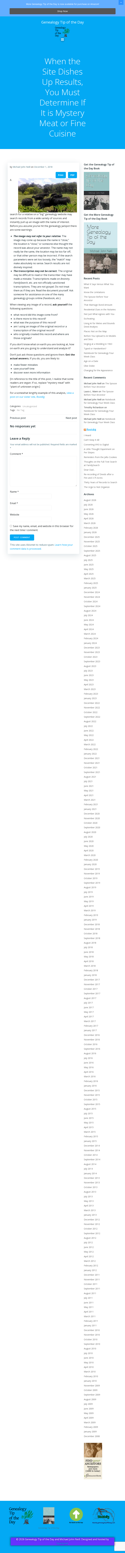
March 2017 (90, 1021)
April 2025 (89, 573)
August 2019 (90, 887)
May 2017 (89, 1011)
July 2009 (88, 1403)
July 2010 (88, 1353)
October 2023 (90, 656)
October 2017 (90, 988)
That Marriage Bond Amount (98, 304)
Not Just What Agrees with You (99, 314)
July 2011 (88, 1297)
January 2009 (90, 1431)
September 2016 (92, 1048)
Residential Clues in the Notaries (100, 309)
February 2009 (91, 1427)
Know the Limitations (94, 292)
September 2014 (92, 1159)
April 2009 (89, 1417)
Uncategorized (30, 406)
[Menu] (62, 39)
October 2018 (90, 933)
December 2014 (92, 1145)
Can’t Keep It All (91, 439)
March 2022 (90, 744)
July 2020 (88, 836)
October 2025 (90, 546)
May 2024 (89, 624)
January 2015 (90, 1141)
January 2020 (90, 864)
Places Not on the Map (95, 331)
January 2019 (90, 919)
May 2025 (89, 569)
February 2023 (91, 693)
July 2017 (88, 1002)
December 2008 (92, 1436)
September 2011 (92, 1288)
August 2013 (90, 1191)
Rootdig (91, 429)
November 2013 (92, 1182)
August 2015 (90, 1108)
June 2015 (89, 1118)
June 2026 (89, 509)
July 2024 (88, 615)
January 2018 (90, 975)
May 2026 (89, 513)
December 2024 (92, 592)
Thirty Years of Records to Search (100, 482)
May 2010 (89, 1362)
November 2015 (92, 1095)
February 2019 (91, 915)
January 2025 (90, 587)
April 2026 (89, 518)
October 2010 (90, 1339)
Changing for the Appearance (98, 370)
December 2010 (92, 1330)
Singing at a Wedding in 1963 (98, 343)
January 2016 (90, 1085)
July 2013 (88, 1196)
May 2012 (89, 1251)
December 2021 (92, 758)
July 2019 (88, 892)
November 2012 (92, 1224)
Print (60, 175)
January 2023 (90, 698)
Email (14, 503)
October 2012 (90, 1228)
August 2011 (90, 1293)
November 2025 (92, 541)
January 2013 (90, 1214)
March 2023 (90, 689)
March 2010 (90, 1371)
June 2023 (89, 675)
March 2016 (90, 1076)
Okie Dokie (89, 365)
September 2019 (92, 882)
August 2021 (90, 776)
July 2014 (88, 1168)
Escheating (89, 318)
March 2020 (90, 855)
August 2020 (90, 832)
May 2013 (89, 1201)
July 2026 (88, 504)
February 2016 (91, 1081)
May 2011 (89, 1307)
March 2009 (90, 1422)
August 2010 (90, 1348)
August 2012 (90, 1237)
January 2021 (90, 809)
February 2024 (91, 638)
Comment (16, 454)
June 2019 (89, 896)
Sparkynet (62, 1543)
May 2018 (89, 956)
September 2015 (92, 1104)
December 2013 (92, 1178)
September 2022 (92, 716)
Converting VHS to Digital (96, 444)
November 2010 (92, 1334)
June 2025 (89, 564)
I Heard (87, 435)
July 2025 (88, 560)
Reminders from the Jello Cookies (100, 457)
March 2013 (90, 1210)
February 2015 (91, 1136)
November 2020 (92, 818)
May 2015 (89, 1122)
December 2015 (92, 1090)
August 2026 (90, 500)
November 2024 (92, 596)
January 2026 (90, 532)
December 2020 (92, 813)
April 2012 (89, 1256)
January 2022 (90, 753)
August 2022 (90, 721)
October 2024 (90, 601)
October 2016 (90, 1044)
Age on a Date (91, 361)
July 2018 (88, 947)
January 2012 (90, 1270)
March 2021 (90, 799)
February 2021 (91, 804)
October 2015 (90, 1099)
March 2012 (90, 1261)
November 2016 (92, 1039)
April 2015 (89, 1127)
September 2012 (92, 1233)
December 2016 (92, 1035)
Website (14, 514)
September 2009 (92, 1394)
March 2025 (90, 578)
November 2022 (92, 707)
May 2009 (89, 1413)
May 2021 (89, 790)
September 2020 (92, 827)
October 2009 (90, 1390)
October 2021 (90, 767)
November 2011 (92, 1279)
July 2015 (88, 1113)
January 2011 (90, 1325)
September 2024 (92, 606)
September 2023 (92, 661)
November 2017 (92, 984)
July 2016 (88, 1058)
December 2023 (92, 647)
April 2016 (89, 1071)
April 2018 (89, 961)
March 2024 (90, 633)
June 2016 (89, 1062)
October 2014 (90, 1154)
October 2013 (90, 1187)
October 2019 (90, 878)
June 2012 (89, 1247)
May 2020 (89, 845)
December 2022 (92, 703)
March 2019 (90, 910)
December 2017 (92, 979)
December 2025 (92, 537)
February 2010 (91, 1376)
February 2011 (91, 1320)
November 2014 (92, 1150)
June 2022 (89, 730)
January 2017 (90, 1030)
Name (14, 491)
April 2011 (89, 1311)
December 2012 (92, 1219)
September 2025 (92, 550)
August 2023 (90, 666)
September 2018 (92, 938)
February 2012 (91, 1265)
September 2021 (92, 772)
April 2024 (89, 629)
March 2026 (90, 523)
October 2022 (90, 712)
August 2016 (90, 1053)
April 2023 (89, 684)
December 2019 (92, 869)
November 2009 (92, 1385)
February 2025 (91, 583)
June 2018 (89, 952)
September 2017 (92, 993)
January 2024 (90, 643)
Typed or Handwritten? (95, 348)
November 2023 (92, 652)
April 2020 (89, 850)
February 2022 (91, 749)
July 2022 (88, 726)
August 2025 (90, 555)
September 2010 (92, 1344)
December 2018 (92, 924)
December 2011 (92, 1274)
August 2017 (90, 998)
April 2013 (89, 1205)
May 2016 (89, 1067)
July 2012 (88, 1242)
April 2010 (89, 1367)
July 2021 (88, 781)
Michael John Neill (21, 166)
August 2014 (90, 1164)
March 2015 (90, 1131)
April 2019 (89, 905)
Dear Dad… (89, 469)
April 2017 (89, 1016)
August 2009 (90, 1399)
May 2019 (89, 901)
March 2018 (90, 965)
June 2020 (89, 841)
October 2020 (90, 822)
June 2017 (89, 1007)
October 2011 (90, 1284)
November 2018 (92, 928)
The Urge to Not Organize (97, 487)
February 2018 (91, 970)
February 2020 (91, 859)
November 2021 (92, 762)
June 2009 (89, 1408)
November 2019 (92, 873)
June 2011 (89, 1302)
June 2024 (89, 620)
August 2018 (90, 942)
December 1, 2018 (43, 166)
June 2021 (89, 786)
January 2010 (90, 1380)
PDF (72, 175)
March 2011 (90, 1316)
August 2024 (90, 610)
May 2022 (89, 735)
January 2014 (90, 1173)
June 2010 (89, 1357)
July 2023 (88, 670)
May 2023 (89, 679)
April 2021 (89, 795)
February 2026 (91, 527)
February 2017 (91, 1025)
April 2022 (89, 739)
